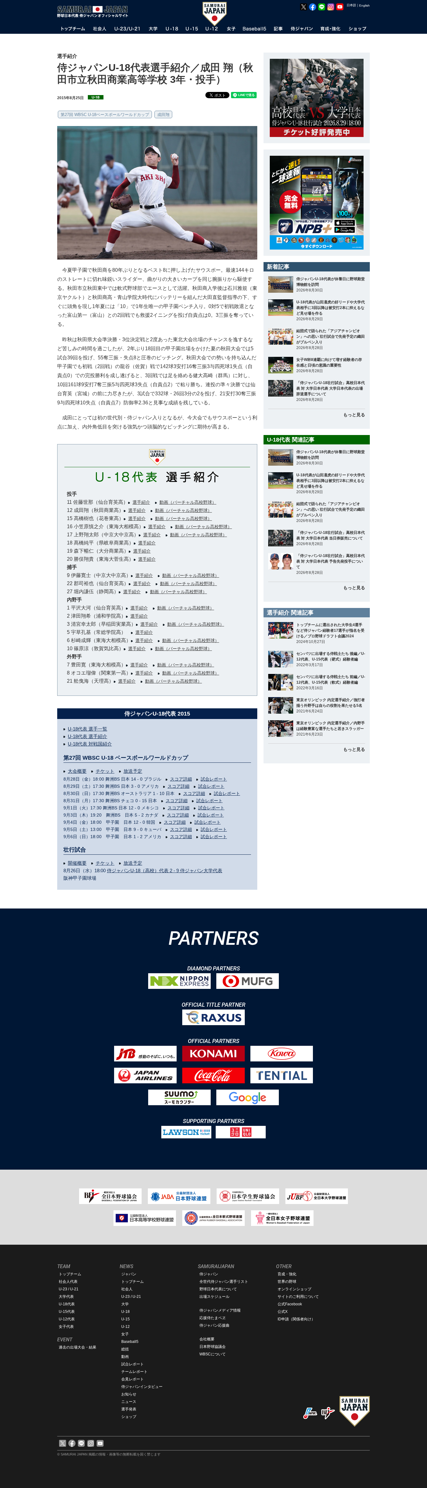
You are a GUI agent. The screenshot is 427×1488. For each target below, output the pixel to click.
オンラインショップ (294, 1289)
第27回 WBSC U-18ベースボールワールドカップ (105, 114)
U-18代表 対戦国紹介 (90, 744)
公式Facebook (290, 1304)
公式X (283, 1311)
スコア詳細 (181, 779)
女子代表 (66, 1326)
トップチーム (70, 1274)
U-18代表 (67, 1304)
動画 (125, 1356)
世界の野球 (287, 1281)
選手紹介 (141, 502)
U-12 (125, 1326)
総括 (125, 1349)
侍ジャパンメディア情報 (220, 1310)
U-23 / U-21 (68, 1289)
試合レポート (214, 779)
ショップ (128, 1417)
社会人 (127, 1289)
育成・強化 (287, 1274)
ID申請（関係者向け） (296, 1319)
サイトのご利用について (298, 1296)
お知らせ (128, 1394)
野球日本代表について (218, 1289)
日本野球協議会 (212, 1346)
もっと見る (354, 414)
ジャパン (128, 1274)
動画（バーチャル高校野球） (187, 502)
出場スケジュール (214, 1296)
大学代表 (66, 1296)
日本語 (351, 5)
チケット (105, 771)
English (364, 5)
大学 (125, 1304)
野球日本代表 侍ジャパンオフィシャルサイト (94, 12)
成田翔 (163, 114)
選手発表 (128, 1409)
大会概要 (77, 771)
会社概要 (206, 1339)
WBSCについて (212, 1354)
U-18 (125, 1311)
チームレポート (134, 1371)
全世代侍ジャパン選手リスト (223, 1281)
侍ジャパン (208, 1274)
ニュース (128, 1401)
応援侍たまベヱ (212, 1318)
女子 (125, 1334)
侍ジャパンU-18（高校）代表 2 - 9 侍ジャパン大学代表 (164, 870)
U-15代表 (67, 1311)
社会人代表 (68, 1281)
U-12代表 (67, 1319)
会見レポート (132, 1379)
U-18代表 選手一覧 (87, 728)
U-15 (125, 1319)
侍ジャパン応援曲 (214, 1325)
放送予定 (132, 771)
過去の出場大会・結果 (77, 1347)
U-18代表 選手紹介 (87, 736)
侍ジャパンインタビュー (142, 1386)
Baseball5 (129, 1341)
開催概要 (77, 863)
